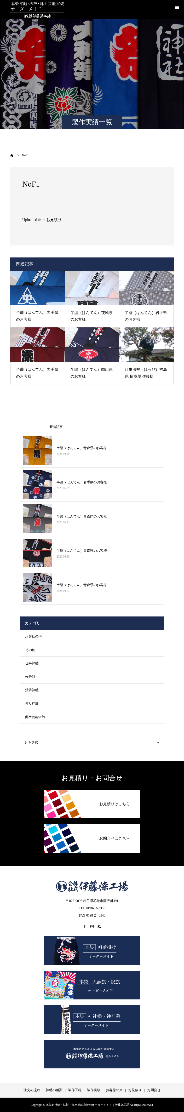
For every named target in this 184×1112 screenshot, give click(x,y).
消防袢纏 (32, 690)
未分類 (30, 677)
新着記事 (56, 427)
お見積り (135, 1090)
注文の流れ (31, 1090)
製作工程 (74, 1090)
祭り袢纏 (32, 703)
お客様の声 (33, 636)
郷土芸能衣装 (35, 717)
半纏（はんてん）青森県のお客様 (82, 448)
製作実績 (93, 1090)
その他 (30, 650)
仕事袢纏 (32, 663)
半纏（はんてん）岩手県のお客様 (82, 482)
